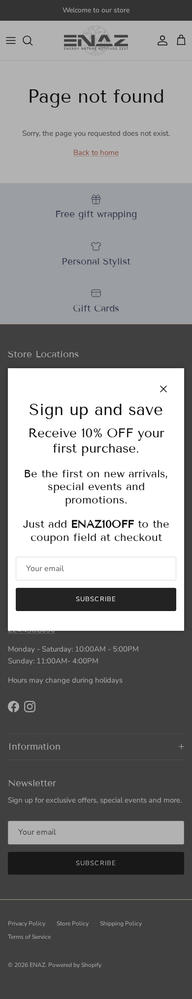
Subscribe (96, 599)
